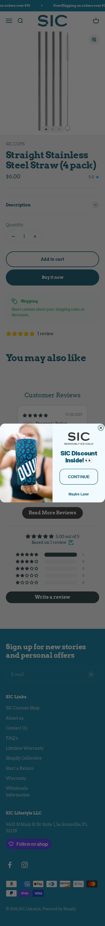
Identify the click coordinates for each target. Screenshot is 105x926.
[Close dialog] (101, 428)
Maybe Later (79, 494)
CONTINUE (79, 476)
